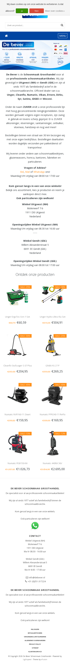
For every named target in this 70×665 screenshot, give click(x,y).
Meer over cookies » (55, 10)
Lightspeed (27, 659)
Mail (27, 171)
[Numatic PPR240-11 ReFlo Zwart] (52, 394)
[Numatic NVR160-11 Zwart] (17, 394)
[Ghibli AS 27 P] (52, 345)
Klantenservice (35, 651)
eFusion (44, 659)
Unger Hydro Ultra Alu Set (52, 316)
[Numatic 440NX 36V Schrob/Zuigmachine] (52, 442)
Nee (37, 10)
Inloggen (35, 629)
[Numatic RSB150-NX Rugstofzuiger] (17, 442)
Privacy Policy (35, 644)
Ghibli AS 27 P (52, 365)
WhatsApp (39, 171)
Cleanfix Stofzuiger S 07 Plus (17, 365)
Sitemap (35, 648)
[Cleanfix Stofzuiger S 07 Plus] (17, 345)
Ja (22, 10)
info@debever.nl (37, 577)
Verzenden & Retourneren (35, 637)
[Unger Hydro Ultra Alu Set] (52, 296)
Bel (22, 171)
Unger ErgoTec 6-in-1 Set (17, 316)
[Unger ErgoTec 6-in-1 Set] (17, 296)
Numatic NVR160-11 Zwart (17, 414)
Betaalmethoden (35, 633)
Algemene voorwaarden (35, 640)
